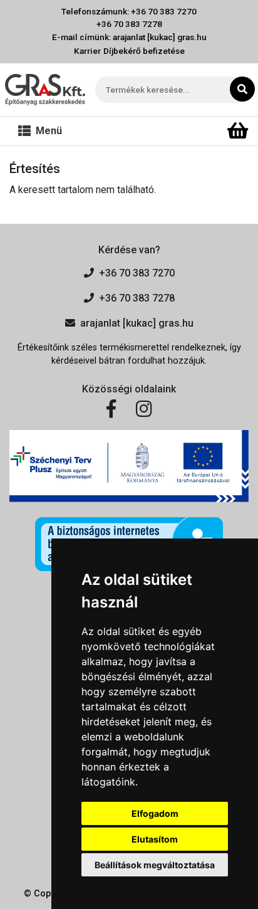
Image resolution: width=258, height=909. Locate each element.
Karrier (87, 51)
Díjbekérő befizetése (144, 51)
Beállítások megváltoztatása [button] (155, 864)
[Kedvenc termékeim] (216, 131)
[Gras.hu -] (45, 89)
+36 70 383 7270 (137, 273)
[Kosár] (237, 131)
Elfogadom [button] (155, 813)
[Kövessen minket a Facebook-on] (111, 409)
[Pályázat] (129, 466)
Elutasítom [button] (155, 839)
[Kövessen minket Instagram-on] (144, 409)
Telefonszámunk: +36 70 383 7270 (129, 11)
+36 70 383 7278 (129, 24)
